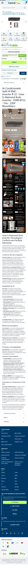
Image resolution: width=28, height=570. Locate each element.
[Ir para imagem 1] (8, 31)
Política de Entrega (19, 452)
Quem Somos (4, 433)
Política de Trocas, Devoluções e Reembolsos (19, 463)
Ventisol (17, 489)
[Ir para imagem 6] (18, 31)
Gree (16, 481)
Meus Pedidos (18, 433)
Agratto (3, 472)
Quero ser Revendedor (6, 444)
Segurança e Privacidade (20, 455)
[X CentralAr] (18, 533)
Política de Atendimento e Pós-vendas (7, 462)
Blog (2, 439)
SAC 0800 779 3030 (14, 524)
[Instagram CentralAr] (10, 533)
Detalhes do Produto (9, 82)
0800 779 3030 (15, 506)
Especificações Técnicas (10, 413)
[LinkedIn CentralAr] (14, 533)
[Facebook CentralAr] (2, 533)
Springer (17, 486)
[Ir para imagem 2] (10, 31)
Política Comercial (5, 452)
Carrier (16, 472)
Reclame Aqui (18, 439)
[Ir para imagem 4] (14, 31)
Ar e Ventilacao (9, 11)
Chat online (14, 510)
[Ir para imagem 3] (12, 31)
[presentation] (2, 21)
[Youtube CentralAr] (6, 533)
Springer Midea (4, 489)
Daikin (16, 475)
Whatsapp (15, 502)
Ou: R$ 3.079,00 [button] (10, 49)
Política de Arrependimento (5, 458)
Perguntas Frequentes (20, 436)
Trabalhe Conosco (19, 441)
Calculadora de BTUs (6, 436)
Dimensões (6, 421)
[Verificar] (13, 554)
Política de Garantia (19, 458)
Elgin (16, 478)
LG (2, 484)
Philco (16, 484)
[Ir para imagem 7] (20, 31)
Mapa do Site (4, 441)
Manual (6, 417)
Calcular (23, 73)
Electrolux (3, 478)
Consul (3, 475)
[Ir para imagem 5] (16, 31)
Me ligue (15, 514)
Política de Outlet (5, 455)
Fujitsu (2, 481)
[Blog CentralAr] (22, 533)
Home (3, 11)
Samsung (3, 486)
